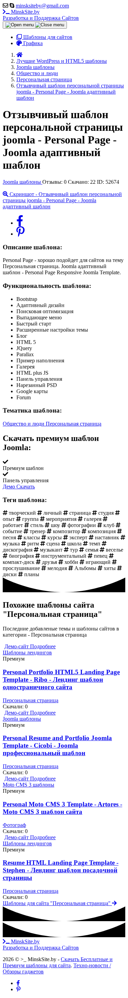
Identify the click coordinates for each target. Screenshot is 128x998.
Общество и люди (24, 424)
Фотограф (14, 825)
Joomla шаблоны (22, 182)
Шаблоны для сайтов (47, 37)
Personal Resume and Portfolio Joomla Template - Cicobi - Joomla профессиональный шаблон (57, 745)
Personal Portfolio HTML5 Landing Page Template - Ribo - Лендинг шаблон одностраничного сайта (61, 679)
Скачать (25, 486)
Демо (9, 486)
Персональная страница (73, 424)
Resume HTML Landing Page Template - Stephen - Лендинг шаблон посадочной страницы (60, 870)
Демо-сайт (17, 646)
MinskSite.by (41, 15)
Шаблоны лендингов (27, 652)
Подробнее (43, 646)
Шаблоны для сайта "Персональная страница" (57, 903)
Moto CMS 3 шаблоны (28, 785)
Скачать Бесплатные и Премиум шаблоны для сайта (58, 962)
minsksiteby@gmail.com (42, 6)
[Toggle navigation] (35, 25)
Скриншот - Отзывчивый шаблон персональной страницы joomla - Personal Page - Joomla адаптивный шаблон (62, 200)
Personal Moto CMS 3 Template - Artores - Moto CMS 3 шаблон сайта (62, 808)
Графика (32, 43)
